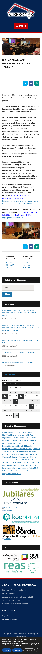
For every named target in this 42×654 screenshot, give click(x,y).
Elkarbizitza (6, 440)
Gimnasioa (6, 457)
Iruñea (34, 465)
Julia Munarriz (17, 460)
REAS (36, 468)
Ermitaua (26, 451)
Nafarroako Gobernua (18, 457)
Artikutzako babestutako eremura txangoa (17, 362)
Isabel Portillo (31, 457)
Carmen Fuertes (18, 438)
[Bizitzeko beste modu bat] (7, 511)
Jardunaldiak (6, 460)
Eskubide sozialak (21, 449)
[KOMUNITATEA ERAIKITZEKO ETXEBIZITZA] (21, 531)
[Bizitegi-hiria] (15, 502)
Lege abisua (6, 616)
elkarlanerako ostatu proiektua (23, 468)
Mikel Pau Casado (18, 465)
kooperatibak (16, 446)
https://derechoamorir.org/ (13, 218)
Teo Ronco (31, 471)
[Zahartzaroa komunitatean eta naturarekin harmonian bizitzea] (11, 508)
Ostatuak (5, 432)
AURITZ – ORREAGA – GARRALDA (11, 265)
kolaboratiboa (16, 440)
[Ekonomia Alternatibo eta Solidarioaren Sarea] (21, 567)
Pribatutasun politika (10, 619)
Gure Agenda (10, 374)
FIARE (30, 454)
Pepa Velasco (7, 468)
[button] (7, 415)
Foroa (35, 454)
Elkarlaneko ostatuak (16, 432)
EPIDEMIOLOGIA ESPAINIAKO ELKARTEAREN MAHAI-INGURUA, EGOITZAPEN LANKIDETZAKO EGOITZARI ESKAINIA (20, 328)
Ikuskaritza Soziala (23, 435)
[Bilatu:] (21, 288)
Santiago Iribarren (20, 471)
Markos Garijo (34, 462)
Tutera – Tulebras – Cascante (27, 265)
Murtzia (28, 465)
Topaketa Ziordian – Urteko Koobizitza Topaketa (19, 353)
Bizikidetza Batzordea (10, 443)
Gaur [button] (16, 415)
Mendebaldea (7, 465)
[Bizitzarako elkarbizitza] (21, 492)
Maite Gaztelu (23, 462)
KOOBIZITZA (27, 460)
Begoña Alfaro (7, 438)
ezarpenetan (6, 644)
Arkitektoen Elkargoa (28, 440)
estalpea (20, 451)
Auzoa (32, 435)
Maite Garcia (13, 462)
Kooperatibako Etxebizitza (11, 474)
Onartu (7, 650)
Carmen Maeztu (30, 438)
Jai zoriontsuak (22, 454)
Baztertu (17, 650)
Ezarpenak (29, 650)
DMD (30, 449)
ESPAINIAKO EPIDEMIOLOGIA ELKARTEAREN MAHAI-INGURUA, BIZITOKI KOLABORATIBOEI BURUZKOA (19, 313)
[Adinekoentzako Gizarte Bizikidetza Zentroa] (6, 539)
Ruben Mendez (7, 471)
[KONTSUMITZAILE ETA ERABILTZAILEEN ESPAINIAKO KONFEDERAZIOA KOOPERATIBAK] (21, 557)
